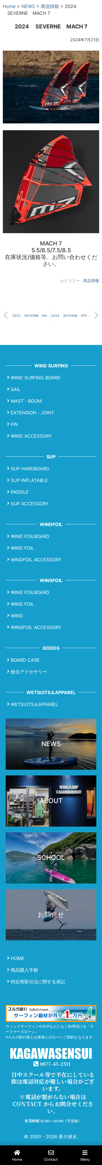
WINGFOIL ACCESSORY (36, 627)
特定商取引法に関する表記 (38, 981)
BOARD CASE (25, 660)
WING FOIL (22, 604)
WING (17, 615)
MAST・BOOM (26, 400)
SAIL (15, 389)
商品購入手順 (24, 969)
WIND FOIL (22, 548)
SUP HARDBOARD (30, 468)
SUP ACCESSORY (30, 503)
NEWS (28, 6)
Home (9, 6)
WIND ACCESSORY (31, 435)
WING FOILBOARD (30, 592)
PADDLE (20, 491)
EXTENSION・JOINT (32, 412)
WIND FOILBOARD (30, 536)
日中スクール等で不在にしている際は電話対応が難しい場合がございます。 (53, 1081)
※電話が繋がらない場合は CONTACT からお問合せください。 (53, 1104)
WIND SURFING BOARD (36, 377)
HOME (17, 958)
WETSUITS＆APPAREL (34, 704)
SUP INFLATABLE (29, 480)
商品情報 (50, 6)
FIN (14, 424)
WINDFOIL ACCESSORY (36, 559)
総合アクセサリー (29, 671)
